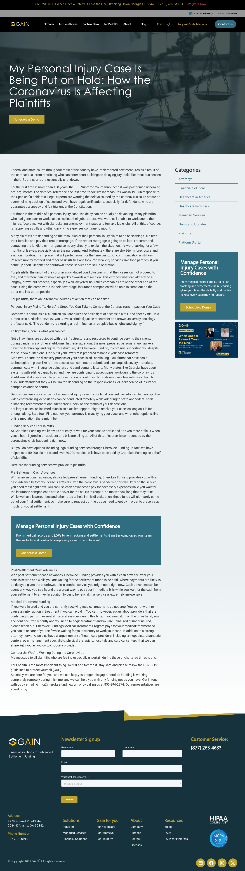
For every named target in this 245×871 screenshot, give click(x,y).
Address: (14, 816)
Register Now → (199, 4)
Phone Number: (19, 833)
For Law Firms (91, 24)
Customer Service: (209, 739)
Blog (143, 24)
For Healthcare (68, 24)
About (136, 821)
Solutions (71, 821)
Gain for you (108, 821)
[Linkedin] (200, 862)
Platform (49, 24)
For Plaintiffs (111, 24)
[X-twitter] (232, 862)
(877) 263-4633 (206, 748)
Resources (173, 821)
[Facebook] (211, 862)
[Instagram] (222, 862)
